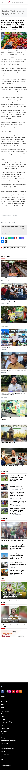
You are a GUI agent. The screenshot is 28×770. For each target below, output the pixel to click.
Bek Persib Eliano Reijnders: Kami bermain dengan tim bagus (17, 502)
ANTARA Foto (5, 754)
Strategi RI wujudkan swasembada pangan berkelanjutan (12, 441)
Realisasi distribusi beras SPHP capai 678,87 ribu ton (12, 323)
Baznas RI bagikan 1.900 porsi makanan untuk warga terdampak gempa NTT (17, 571)
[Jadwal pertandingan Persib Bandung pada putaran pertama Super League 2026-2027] (4, 478)
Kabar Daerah (5, 711)
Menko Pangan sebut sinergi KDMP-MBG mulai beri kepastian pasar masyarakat (14, 300)
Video (3, 602)
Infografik (4, 626)
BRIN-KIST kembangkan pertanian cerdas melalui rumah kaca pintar (12, 594)
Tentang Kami (5, 746)
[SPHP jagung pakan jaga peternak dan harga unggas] (14, 337)
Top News (4, 518)
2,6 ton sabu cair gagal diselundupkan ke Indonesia (14, 672)
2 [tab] (11, 600)
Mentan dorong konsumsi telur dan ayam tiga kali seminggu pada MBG (12, 464)
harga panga (15, 247)
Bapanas (6, 247)
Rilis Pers (3, 734)
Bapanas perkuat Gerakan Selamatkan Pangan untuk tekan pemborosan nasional (13, 417)
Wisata (3, 726)
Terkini (3, 696)
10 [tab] (24, 624)
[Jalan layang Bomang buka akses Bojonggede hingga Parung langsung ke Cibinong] (4, 547)
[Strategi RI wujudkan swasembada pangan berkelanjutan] (14, 433)
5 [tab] (18, 600)
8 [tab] (20, 624)
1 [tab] (9, 600)
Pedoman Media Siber (7, 748)
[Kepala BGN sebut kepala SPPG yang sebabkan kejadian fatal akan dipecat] (4, 487)
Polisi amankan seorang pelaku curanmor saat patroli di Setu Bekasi (12, 539)
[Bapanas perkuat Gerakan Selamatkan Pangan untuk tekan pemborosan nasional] (14, 408)
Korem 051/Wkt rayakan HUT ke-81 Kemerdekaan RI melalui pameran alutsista (17, 564)
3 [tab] (14, 600)
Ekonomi (12, 10)
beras (4, 250)
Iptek (2, 716)
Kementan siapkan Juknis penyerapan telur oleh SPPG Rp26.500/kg (13, 277)
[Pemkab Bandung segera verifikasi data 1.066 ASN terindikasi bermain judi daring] (4, 494)
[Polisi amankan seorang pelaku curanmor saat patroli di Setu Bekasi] (14, 530)
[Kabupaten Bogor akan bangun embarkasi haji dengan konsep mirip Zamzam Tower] (4, 556)
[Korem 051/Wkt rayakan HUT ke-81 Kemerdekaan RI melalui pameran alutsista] (4, 565)
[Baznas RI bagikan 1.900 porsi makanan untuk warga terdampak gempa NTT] (4, 572)
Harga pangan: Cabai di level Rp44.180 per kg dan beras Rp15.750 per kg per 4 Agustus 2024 (13, 13)
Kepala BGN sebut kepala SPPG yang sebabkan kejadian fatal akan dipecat (17, 486)
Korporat (3, 756)
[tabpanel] (14, 590)
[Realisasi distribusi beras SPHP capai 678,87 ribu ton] (14, 314)
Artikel (3, 719)
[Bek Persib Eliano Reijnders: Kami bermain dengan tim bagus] (4, 503)
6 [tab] (15, 624)
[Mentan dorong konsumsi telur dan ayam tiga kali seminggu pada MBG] (14, 456)
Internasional (5, 728)
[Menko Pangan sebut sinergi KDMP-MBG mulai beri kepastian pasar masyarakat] (14, 291)
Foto (2, 578)
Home (6, 10)
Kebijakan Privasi (6, 743)
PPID (2, 759)
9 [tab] (22, 624)
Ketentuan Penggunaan (8, 740)
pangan (23, 247)
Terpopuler (5, 471)
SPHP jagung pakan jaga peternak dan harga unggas (13, 346)
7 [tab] (17, 624)
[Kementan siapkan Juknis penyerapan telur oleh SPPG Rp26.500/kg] (14, 268)
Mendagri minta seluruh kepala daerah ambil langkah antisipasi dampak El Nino (14, 369)
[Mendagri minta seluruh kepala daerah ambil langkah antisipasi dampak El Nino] (14, 360)
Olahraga (4, 731)
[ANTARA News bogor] (15, 2)
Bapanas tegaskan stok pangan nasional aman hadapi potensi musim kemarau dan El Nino (13, 393)
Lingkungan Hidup (6, 722)
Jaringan (3, 738)
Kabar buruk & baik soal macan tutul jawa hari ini (12, 619)
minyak (9, 250)
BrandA (3, 751)
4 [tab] (16, 600)
